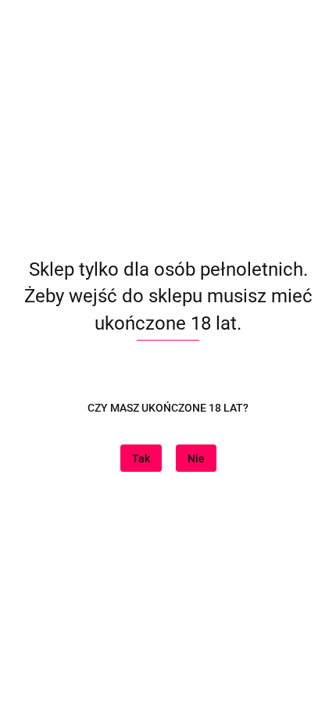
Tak (141, 458)
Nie (196, 458)
